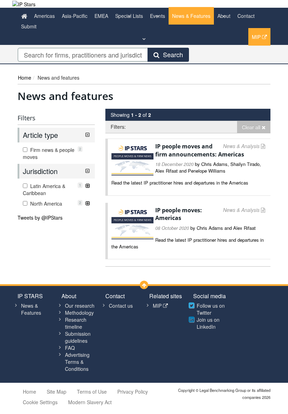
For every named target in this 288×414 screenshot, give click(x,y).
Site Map (56, 391)
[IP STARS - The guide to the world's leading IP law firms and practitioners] (23, 3)
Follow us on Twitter (211, 309)
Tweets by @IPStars (40, 217)
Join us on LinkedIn (208, 323)
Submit (29, 26)
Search (171, 54)
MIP (257, 36)
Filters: (118, 126)
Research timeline (75, 323)
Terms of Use (92, 391)
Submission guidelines (78, 337)
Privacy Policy (132, 391)
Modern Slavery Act (90, 402)
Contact (246, 15)
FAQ (70, 347)
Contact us (121, 305)
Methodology (79, 312)
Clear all (252, 127)
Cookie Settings (40, 402)
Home (24, 77)
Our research (79, 305)
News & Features (191, 15)
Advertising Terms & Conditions (77, 361)
